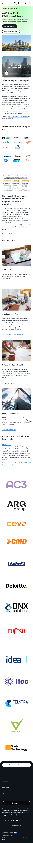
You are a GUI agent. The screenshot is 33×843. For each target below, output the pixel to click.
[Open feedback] (31, 421)
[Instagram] (11, 821)
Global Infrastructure (7, 8)
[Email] (22, 821)
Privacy (4, 830)
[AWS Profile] (30, 3)
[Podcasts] (19, 821)
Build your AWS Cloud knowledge (12, 334)
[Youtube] (17, 821)
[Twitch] (14, 821)
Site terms (10, 830)
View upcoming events (9, 430)
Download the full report (10, 234)
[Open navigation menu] (2, 3)
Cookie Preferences (7, 835)
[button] (9, 26)
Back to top (15, 825)
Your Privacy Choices (7, 832)
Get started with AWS (8, 383)
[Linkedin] (8, 821)
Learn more (5, 284)
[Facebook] (5, 821)
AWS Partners (6, 445)
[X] (3, 821)
